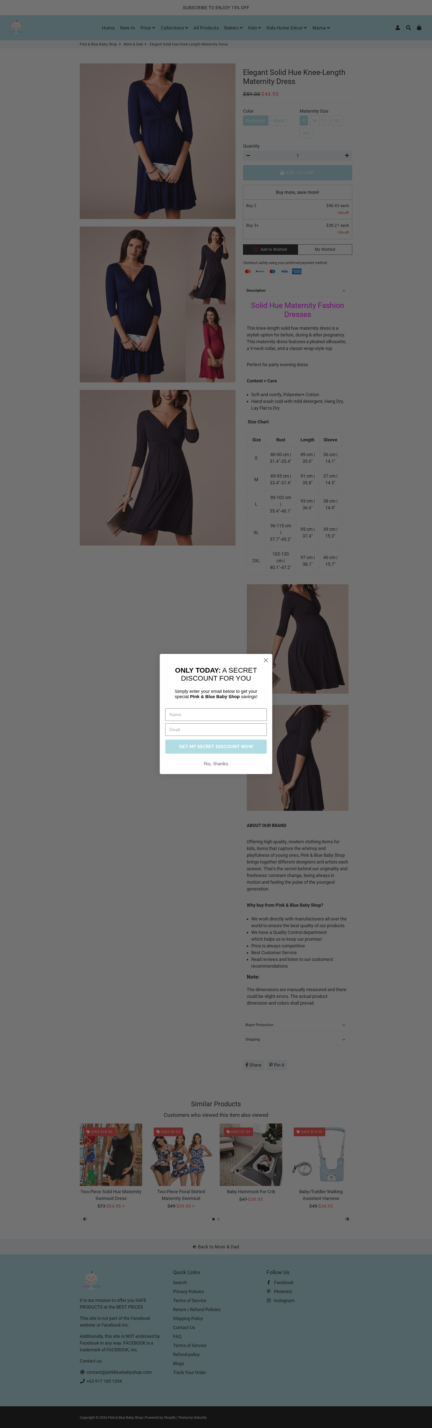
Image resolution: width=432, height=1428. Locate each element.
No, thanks (216, 763)
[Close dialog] (266, 660)
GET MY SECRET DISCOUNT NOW (216, 747)
